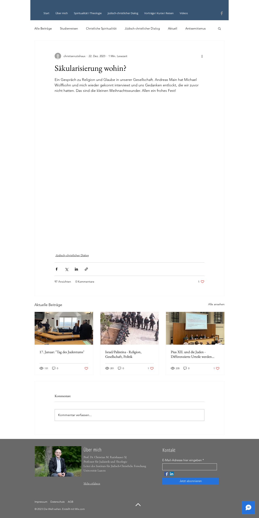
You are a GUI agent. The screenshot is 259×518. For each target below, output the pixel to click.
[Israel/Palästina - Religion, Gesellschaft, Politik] (129, 328)
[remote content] (129, 154)
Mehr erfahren (92, 483)
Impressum (41, 501)
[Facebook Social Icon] (166, 474)
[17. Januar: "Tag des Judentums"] (64, 328)
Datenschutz (57, 501)
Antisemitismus (195, 28)
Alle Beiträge (43, 28)
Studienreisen (69, 28)
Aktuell (172, 28)
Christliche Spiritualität (101, 28)
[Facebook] (221, 13)
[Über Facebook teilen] (56, 269)
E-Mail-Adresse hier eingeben (182, 460)
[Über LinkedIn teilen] (76, 269)
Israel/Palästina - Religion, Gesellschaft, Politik (123, 354)
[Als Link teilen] (86, 269)
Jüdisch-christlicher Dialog (142, 28)
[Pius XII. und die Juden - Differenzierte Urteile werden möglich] (195, 328)
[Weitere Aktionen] (202, 56)
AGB (70, 501)
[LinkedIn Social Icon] (172, 474)
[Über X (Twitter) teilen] (66, 269)
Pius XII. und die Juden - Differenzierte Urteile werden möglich (191, 354)
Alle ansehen (216, 304)
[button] (219, 28)
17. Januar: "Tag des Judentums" (61, 352)
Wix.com (80, 509)
